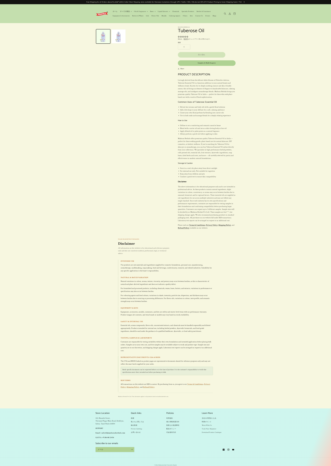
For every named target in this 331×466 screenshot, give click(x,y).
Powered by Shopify (172, 465)
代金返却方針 (171, 432)
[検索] (225, 13)
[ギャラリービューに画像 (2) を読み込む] (118, 36)
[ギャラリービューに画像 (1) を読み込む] (103, 36)
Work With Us (207, 425)
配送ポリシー (171, 429)
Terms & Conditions (197, 225)
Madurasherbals (162, 465)
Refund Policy (183, 228)
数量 (179, 43)
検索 (132, 418)
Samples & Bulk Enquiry (207, 63)
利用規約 (169, 418)
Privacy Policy (212, 225)
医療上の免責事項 (172, 425)
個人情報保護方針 (172, 422)
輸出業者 (134, 425)
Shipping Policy (224, 225)
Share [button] (182, 69)
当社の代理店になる (209, 418)
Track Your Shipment (209, 429)
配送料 (186, 39)
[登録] (131, 449)
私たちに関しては (137, 422)
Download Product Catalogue (212, 432)
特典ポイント (207, 422)
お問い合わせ (136, 432)
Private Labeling (136, 429)
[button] (126, 11)
